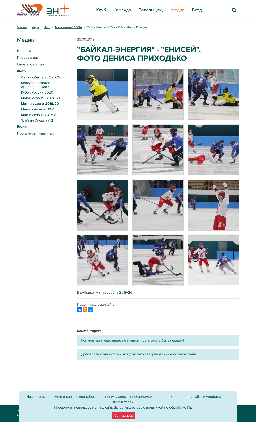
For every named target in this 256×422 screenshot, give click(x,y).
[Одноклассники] (85, 309)
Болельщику (151, 10)
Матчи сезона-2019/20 (114, 292)
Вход (197, 10)
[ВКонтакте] (79, 309)
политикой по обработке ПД (169, 407)
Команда (122, 10)
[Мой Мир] (90, 309)
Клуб (101, 10)
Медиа (177, 10)
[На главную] (43, 10)
